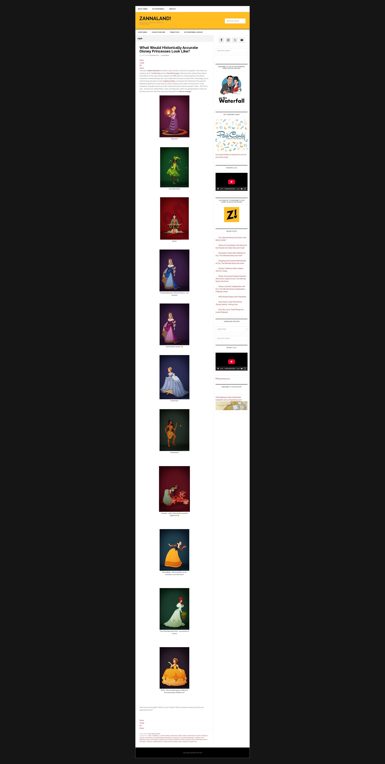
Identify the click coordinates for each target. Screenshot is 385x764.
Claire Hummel (165, 735)
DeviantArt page (173, 73)
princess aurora (179, 739)
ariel (150, 735)
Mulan (148, 739)
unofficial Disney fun (190, 741)
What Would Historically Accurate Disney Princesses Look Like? (168, 49)
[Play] (218, 189)
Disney (180, 735)
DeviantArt (174, 735)
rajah (205, 739)
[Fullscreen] (245, 189)
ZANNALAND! (155, 18)
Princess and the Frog (166, 739)
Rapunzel (142, 741)
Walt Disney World (154, 733)
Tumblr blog (155, 73)
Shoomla (149, 741)
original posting (169, 81)
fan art (198, 735)
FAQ (174, 76)
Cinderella (155, 735)
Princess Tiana (190, 739)
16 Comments (165, 55)
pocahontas (155, 739)
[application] (232, 182)
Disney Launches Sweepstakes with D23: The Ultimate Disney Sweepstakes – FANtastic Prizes (231, 289)
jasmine (197, 737)
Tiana (180, 741)
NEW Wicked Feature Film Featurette (232, 297)
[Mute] (242, 189)
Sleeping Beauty (158, 741)
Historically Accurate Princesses (183, 737)
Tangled (175, 741)
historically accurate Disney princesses (158, 737)
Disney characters (189, 735)
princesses (199, 739)
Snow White (168, 741)
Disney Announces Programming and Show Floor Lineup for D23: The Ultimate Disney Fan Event (231, 278)
